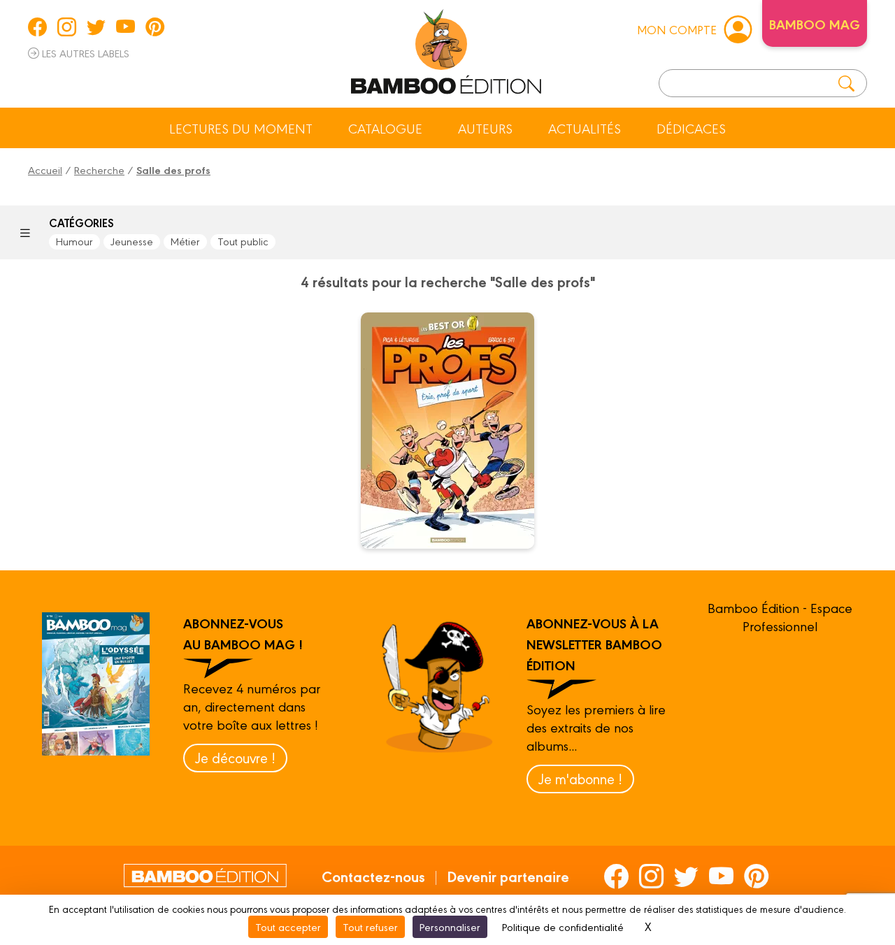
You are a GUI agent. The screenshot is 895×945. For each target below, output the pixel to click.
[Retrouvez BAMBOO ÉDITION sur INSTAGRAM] (66, 26)
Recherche (99, 169)
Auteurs (485, 128)
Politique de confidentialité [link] (563, 926)
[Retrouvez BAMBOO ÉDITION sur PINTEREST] (154, 26)
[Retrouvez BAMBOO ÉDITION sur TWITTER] (96, 26)
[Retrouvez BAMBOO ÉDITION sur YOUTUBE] (125, 26)
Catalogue (385, 128)
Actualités (584, 128)
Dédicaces (691, 128)
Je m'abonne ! (580, 778)
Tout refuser (370, 926)
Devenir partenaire (508, 875)
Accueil (45, 169)
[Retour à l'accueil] (446, 48)
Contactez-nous (373, 875)
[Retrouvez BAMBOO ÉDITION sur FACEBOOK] (37, 26)
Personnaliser (450, 926)
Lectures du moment (241, 128)
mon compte (677, 29)
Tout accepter (288, 926)
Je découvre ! (235, 757)
